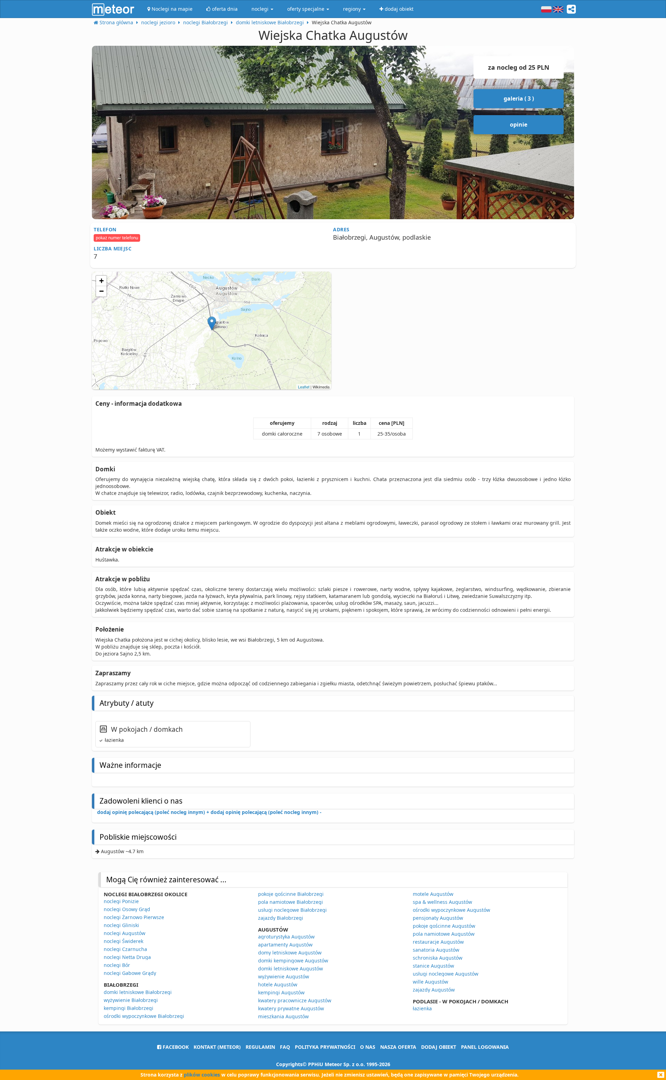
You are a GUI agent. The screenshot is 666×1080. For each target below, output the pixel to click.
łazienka (422, 1008)
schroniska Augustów (437, 957)
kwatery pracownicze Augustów (294, 1000)
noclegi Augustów (124, 933)
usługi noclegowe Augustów (445, 973)
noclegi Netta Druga (127, 957)
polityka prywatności (325, 1047)
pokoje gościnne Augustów (444, 926)
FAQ (285, 1047)
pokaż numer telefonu (117, 238)
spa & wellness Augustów (442, 902)
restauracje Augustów (438, 941)
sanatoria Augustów (436, 949)
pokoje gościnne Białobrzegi (291, 894)
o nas (367, 1047)
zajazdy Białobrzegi (280, 918)
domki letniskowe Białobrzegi (138, 992)
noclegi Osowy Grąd (127, 909)
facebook (175, 1047)
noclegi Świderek (123, 941)
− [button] (101, 291)
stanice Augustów (433, 965)
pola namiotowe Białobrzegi (290, 902)
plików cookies (202, 1074)
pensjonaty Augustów (438, 918)
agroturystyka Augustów (286, 936)
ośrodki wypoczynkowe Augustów (451, 910)
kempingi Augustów (281, 992)
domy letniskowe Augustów (290, 952)
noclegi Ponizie (121, 901)
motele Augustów (433, 894)
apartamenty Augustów (285, 944)
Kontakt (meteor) (217, 1047)
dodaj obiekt (438, 1047)
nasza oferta (398, 1047)
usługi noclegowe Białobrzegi (292, 910)
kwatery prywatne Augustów (291, 1008)
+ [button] (101, 280)
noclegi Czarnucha (125, 949)
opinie (518, 124)
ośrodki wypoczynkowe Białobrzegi (144, 1016)
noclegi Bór (117, 965)
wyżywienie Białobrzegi (131, 1000)
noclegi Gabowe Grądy (130, 973)
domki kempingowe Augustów (293, 960)
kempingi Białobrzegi (128, 1008)
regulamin (260, 1047)
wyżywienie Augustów (283, 976)
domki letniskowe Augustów (290, 968)
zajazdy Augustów (434, 989)
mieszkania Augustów (283, 1016)
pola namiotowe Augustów (444, 934)
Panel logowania (485, 1047)
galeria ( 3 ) (519, 98)
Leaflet (303, 386)
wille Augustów (430, 981)
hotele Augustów (277, 984)
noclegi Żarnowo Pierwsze (134, 917)
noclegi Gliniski (121, 925)
